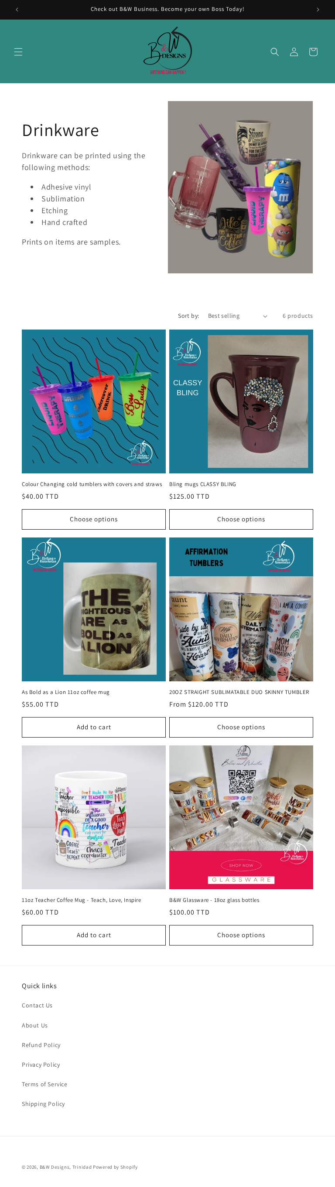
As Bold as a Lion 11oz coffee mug (66, 692)
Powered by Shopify (115, 1167)
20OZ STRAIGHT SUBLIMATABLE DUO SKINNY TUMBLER (239, 692)
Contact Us (37, 1005)
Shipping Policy (43, 1104)
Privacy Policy (41, 1064)
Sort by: (188, 316)
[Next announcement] (318, 9)
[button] (18, 51)
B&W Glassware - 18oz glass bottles (214, 900)
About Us (35, 1025)
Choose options (94, 519)
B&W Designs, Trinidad (66, 1167)
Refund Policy (41, 1045)
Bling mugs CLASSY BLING (202, 484)
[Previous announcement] (17, 9)
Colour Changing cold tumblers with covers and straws (92, 484)
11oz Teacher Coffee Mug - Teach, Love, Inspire (81, 900)
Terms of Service (45, 1084)
